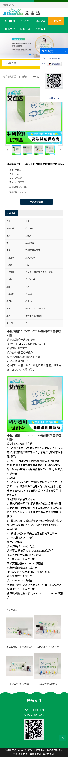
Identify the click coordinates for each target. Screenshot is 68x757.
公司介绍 (25, 21)
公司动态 (41, 21)
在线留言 (41, 29)
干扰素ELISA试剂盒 (19, 684)
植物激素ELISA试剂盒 (48, 647)
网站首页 (23, 76)
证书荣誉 (10, 29)
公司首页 (10, 21)
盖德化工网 (35, 754)
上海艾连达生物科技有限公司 (48, 750)
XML (15, 754)
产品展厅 (56, 21)
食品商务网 (48, 754)
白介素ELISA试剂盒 (48, 684)
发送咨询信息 (36, 202)
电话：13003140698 (34, 710)
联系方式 (25, 29)
